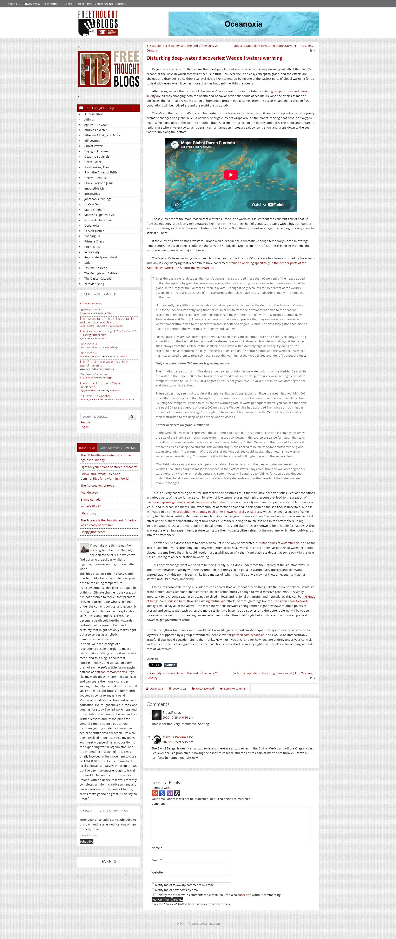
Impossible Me (94, 188)
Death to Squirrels (97, 156)
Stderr (88, 263)
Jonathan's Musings (97, 199)
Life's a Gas (92, 204)
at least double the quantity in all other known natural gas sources (215, 512)
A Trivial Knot (93, 114)
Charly (104, 338)
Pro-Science (92, 247)
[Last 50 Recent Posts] (90, 303)
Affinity (89, 119)
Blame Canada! (91, 499)
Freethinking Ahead (97, 167)
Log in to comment (236, 688)
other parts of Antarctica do (280, 543)
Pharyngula (92, 236)
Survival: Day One (91, 309)
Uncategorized (205, 688)
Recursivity (91, 252)
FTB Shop (66, 4)
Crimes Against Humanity (110, 4)
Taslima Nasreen (95, 268)
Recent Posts (84, 4)
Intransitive (92, 194)
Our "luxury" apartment (95, 374)
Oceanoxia (91, 225)
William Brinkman (126, 399)
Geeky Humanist (95, 178)
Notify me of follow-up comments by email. (184, 885)
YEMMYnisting (94, 284)
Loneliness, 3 (88, 353)
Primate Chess (94, 241)
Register (86, 422)
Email (157, 860)
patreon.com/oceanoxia (111, 672)
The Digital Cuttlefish (98, 278)
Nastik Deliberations (98, 220)
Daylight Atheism (96, 151)
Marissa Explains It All (99, 215)
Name (157, 848)
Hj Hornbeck (122, 356)
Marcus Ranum (174, 737)
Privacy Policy (32, 4)
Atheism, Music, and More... (103, 135)
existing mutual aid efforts (217, 601)
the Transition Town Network (288, 601)
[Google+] (155, 793)
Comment (158, 804)
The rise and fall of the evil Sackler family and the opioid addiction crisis (107, 320)
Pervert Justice (94, 231)
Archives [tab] (130, 447)
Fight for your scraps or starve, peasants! (109, 467)
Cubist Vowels (94, 146)
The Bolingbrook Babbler (101, 273)
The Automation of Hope (97, 485)
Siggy (109, 377)
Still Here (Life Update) (95, 396)
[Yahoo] (169, 793)
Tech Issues (51, 4)
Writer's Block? (91, 506)
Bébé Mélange (111, 347)
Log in (84, 427)
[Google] (162, 793)
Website (157, 872)
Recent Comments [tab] (110, 447)
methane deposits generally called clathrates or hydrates (185, 502)
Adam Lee (114, 390)
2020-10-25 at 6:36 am (178, 717)
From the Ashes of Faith (100, 172)
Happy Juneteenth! (93, 532)
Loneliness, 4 (88, 344)
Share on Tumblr (170, 665)
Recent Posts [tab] (87, 447)
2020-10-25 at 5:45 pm (178, 742)
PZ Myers (109, 313)
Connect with (161, 788)
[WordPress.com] (177, 793)
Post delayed (89, 492)
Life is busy (88, 513)
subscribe (244, 895)
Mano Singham (94, 210)
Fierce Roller (92, 162)
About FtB (14, 4)
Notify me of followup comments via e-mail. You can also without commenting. (220, 895)
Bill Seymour (93, 141)
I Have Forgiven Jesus (98, 183)
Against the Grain (96, 125)
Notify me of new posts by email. (177, 890)
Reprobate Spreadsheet (100, 257)
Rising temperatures (278, 91)
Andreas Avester (95, 130)
